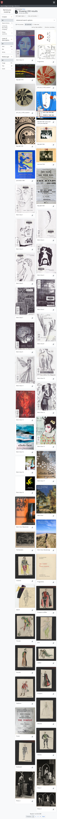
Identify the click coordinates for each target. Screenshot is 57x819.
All (2, 20)
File (7, 50)
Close (23, 9)
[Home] (2, 2)
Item (7, 47)
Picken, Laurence (7, 33)
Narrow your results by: (7, 11)
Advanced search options (24, 20)
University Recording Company (7, 27)
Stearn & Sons (7, 23)
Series (7, 52)
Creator (4, 17)
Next (43, 816)
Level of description (5, 39)
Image (7, 63)
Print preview (20, 24)
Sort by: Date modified (37, 27)
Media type (5, 57)
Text (7, 66)
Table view (36, 24)
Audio (7, 69)
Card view (28, 24)
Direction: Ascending (50, 27)
